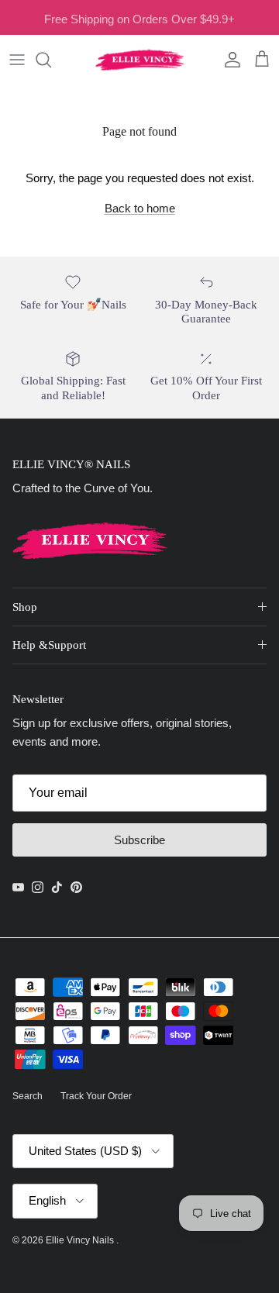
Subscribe (139, 839)
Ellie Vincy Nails (81, 1240)
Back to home (140, 208)
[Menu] (17, 60)
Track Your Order (96, 1096)
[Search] (51, 60)
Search (27, 1096)
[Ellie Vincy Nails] (139, 60)
